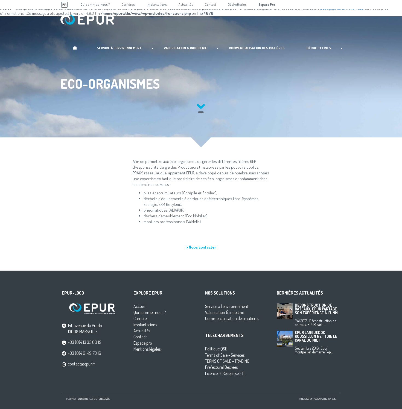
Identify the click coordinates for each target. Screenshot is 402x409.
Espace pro (142, 343)
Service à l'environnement (226, 306)
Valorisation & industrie (224, 312)
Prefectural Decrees (221, 367)
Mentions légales (147, 349)
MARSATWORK (320, 398)
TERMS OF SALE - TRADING (227, 361)
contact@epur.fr (81, 364)
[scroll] (201, 108)
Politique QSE (216, 349)
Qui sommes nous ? (149, 312)
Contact (140, 336)
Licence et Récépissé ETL (225, 373)
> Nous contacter (201, 247)
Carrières (140, 318)
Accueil (139, 306)
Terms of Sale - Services (224, 355)
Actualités (141, 330)
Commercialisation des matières (232, 318)
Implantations (145, 324)
